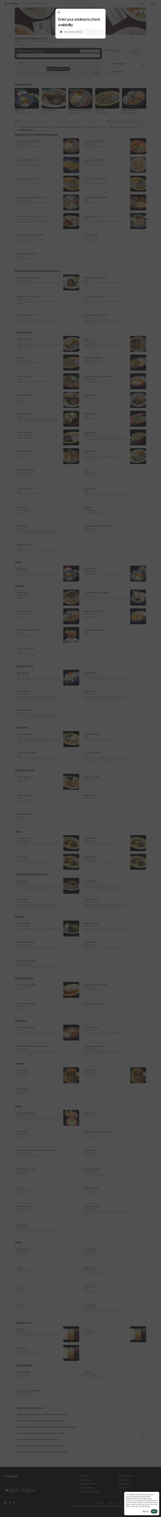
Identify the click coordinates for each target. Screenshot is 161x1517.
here (148, 1506)
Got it (154, 1511)
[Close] (59, 12)
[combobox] (82, 32)
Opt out (145, 1511)
